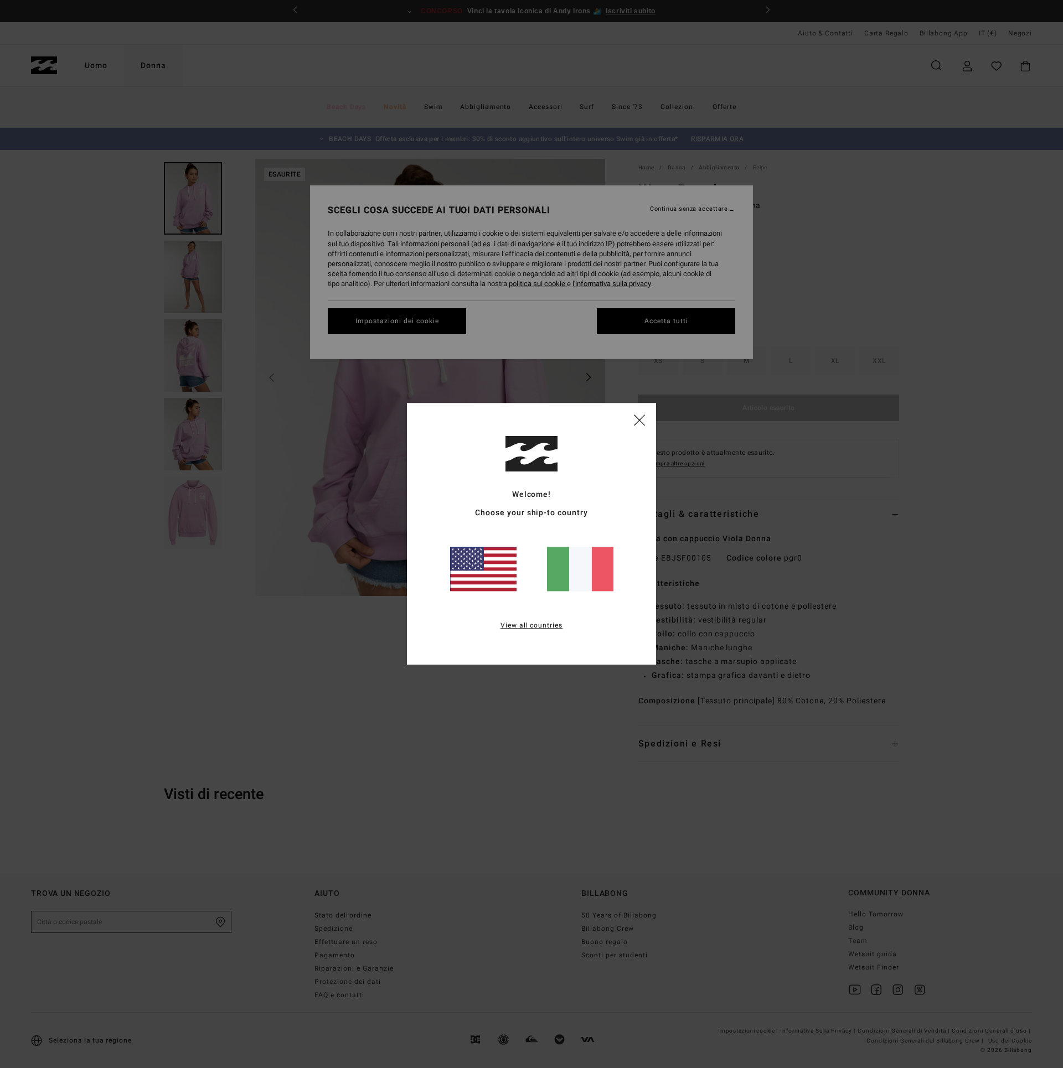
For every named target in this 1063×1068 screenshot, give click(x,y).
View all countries (531, 626)
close (639, 419)
